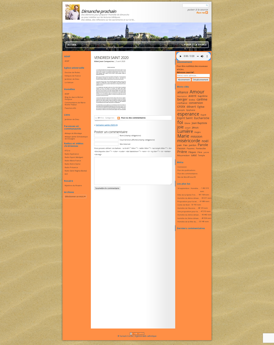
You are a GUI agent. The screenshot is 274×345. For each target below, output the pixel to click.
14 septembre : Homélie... (188, 188)
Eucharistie (201, 118)
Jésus (195, 127)
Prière (182, 151)
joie (180, 127)
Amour (197, 91)
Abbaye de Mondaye (73, 133)
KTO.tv (67, 150)
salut (194, 155)
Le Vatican (69, 82)
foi (180, 122)
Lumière (185, 131)
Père (200, 152)
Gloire (187, 123)
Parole (203, 144)
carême (202, 99)
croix (181, 106)
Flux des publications (186, 170)
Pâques (192, 152)
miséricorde (188, 140)
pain (179, 145)
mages (197, 132)
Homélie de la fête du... (187, 221)
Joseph (188, 128)
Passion (181, 148)
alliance (182, 92)
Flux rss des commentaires (133, 118)
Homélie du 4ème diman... (188, 198)
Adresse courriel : (186, 72)
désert (191, 106)
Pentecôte (201, 148)
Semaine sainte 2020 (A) (107, 125)
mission (196, 136)
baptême (203, 96)
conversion (196, 103)
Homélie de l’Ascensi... (186, 208)
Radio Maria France (73, 160)
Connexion (182, 167)
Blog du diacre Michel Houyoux (74, 98)
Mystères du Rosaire (73, 185)
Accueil (72, 44)
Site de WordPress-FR (186, 177)
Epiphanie (190, 110)
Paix (185, 145)
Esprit (203, 114)
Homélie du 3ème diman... (188, 215)
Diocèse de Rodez (72, 72)
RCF (66, 174)
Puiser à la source (197, 9)
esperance (188, 114)
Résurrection (183, 155)
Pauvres (191, 148)
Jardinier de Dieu (72, 79)
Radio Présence (71, 167)
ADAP (67, 61)
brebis (192, 99)
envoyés (181, 110)
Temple (201, 155)
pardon (192, 145)
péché (206, 152)
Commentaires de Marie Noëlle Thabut (75, 103)
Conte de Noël (183, 205)
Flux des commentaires (187, 173)
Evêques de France (73, 76)
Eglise (200, 106)
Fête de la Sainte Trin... (187, 195)
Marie (183, 136)
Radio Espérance (72, 154)
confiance (182, 102)
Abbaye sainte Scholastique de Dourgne (76, 137)
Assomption (182, 96)
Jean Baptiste (199, 123)
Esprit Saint (185, 118)
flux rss (200, 12)
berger (182, 99)
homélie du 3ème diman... (188, 218)
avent (192, 96)
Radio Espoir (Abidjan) (74, 157)
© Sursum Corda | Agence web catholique (137, 336)
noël (205, 141)
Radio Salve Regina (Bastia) (76, 170)
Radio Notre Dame (72, 164)
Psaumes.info (70, 108)
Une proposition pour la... (188, 211)
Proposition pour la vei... (187, 201)
